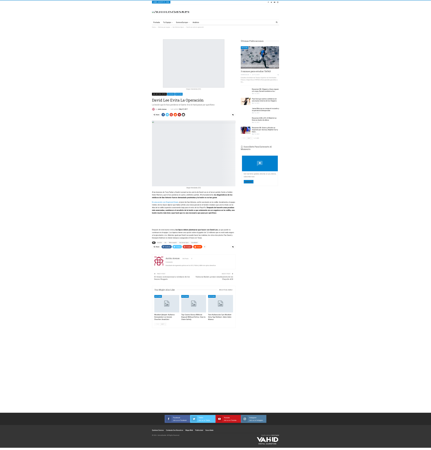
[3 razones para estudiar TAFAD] (260, 57)
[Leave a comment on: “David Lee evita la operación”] (233, 115)
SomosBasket (194, 242)
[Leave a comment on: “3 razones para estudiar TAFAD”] (278, 75)
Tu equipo (167, 22)
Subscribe (248, 182)
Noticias (179, 94)
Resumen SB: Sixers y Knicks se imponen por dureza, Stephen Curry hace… (265, 130)
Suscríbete (209, 430)
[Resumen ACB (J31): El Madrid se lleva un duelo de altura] (245, 120)
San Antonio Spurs (159, 94)
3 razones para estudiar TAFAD (256, 71)
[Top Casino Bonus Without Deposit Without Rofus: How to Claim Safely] (193, 303)
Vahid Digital (275, 435)
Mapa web (189, 430)
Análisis (196, 22)
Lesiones (171, 94)
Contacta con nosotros (174, 430)
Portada (156, 22)
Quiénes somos (158, 430)
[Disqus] (193, 373)
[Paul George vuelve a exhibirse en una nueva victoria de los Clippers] (245, 101)
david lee (159, 242)
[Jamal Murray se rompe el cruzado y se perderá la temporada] (245, 111)
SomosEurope (182, 22)
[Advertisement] (238, 12)
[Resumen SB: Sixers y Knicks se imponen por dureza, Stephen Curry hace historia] (245, 130)
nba (165, 242)
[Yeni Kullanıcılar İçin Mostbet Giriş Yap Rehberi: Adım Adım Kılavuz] (220, 303)
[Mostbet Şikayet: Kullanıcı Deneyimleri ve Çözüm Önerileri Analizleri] (166, 303)
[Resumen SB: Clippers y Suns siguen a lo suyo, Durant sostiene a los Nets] (245, 91)
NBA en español (173, 242)
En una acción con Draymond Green (165, 202)
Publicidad (199, 430)
